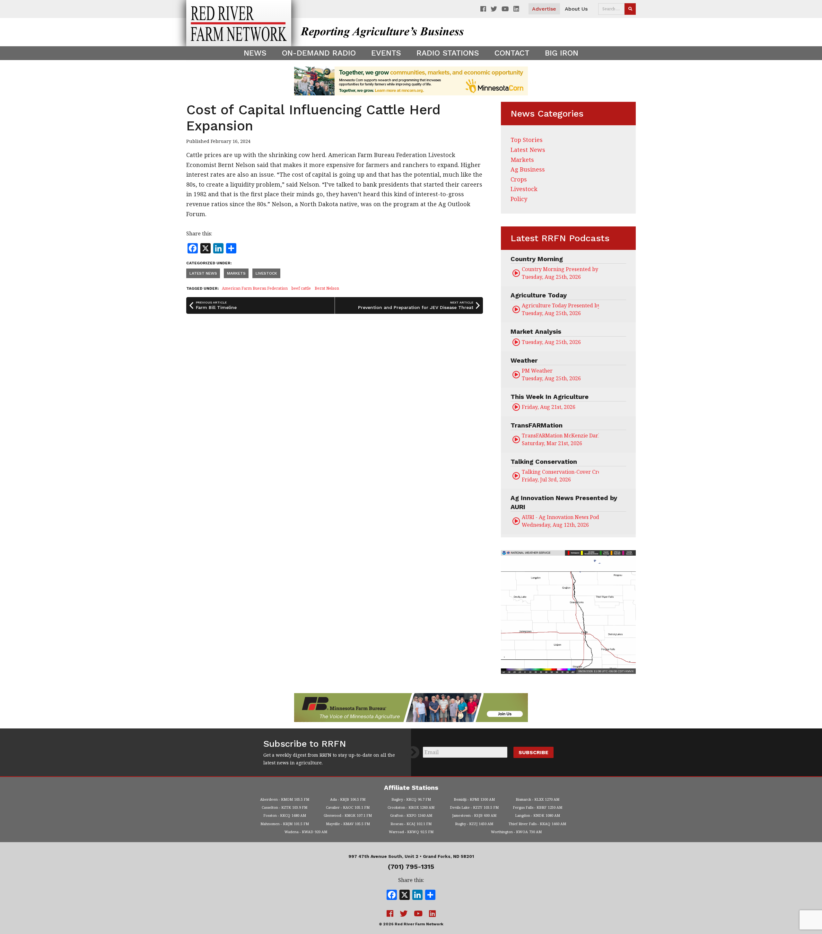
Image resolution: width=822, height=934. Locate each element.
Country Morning (537, 259)
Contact (511, 52)
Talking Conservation (544, 461)
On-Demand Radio (319, 52)
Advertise (544, 9)
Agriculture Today (539, 295)
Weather (524, 360)
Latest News (203, 273)
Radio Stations (447, 52)
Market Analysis (536, 331)
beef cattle (301, 288)
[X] (404, 895)
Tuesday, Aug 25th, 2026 (560, 273)
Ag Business (528, 169)
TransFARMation (537, 425)
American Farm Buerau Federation (255, 288)
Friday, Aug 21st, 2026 (548, 406)
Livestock (266, 273)
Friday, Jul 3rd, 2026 (560, 475)
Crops (519, 179)
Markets (236, 273)
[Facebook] (391, 895)
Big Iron (561, 52)
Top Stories (527, 140)
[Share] (430, 895)
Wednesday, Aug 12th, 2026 (560, 521)
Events (386, 52)
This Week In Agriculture (550, 397)
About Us (576, 9)
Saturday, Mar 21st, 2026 (560, 439)
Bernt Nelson (327, 288)
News (255, 52)
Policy (519, 199)
